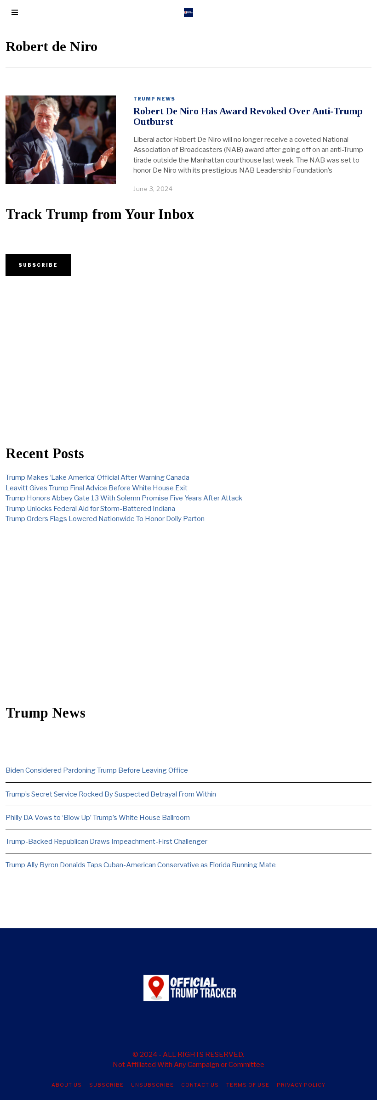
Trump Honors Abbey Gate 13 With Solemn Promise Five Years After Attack (124, 498)
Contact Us (200, 1085)
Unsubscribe (152, 1085)
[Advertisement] (188, 361)
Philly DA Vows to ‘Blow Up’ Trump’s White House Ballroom (98, 818)
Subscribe (106, 1085)
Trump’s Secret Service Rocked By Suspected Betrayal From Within (111, 794)
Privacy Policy (301, 1085)
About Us (66, 1085)
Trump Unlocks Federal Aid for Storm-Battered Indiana (90, 509)
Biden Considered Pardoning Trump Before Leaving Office (97, 770)
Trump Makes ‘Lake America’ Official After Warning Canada (97, 477)
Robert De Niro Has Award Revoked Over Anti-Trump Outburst (248, 116)
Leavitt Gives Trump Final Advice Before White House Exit (97, 488)
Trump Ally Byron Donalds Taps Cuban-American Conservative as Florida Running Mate (141, 865)
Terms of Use (247, 1085)
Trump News (154, 98)
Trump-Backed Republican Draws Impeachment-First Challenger (106, 841)
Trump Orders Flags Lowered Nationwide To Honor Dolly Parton (105, 519)
